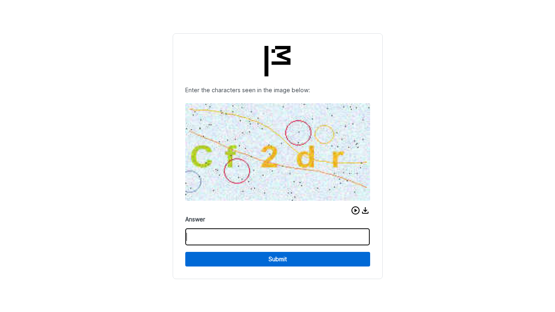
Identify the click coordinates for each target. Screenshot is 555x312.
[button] (355, 210)
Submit (278, 259)
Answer (195, 219)
